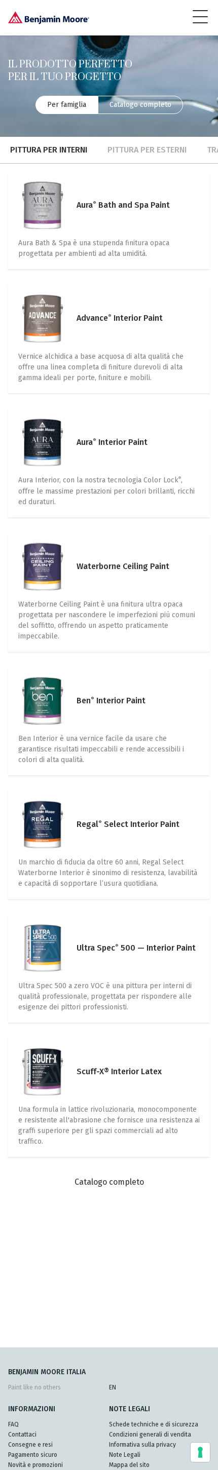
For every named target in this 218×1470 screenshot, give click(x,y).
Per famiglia (66, 104)
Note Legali (124, 1454)
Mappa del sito (129, 1464)
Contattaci (22, 1434)
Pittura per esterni (147, 150)
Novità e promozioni (35, 1464)
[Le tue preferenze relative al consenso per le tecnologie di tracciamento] (200, 1452)
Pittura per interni (48, 150)
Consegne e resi (30, 1444)
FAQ (13, 1424)
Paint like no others (34, 1387)
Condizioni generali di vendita (150, 1434)
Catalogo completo (140, 104)
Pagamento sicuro (32, 1454)
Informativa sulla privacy (142, 1444)
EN (112, 1387)
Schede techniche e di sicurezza (153, 1424)
